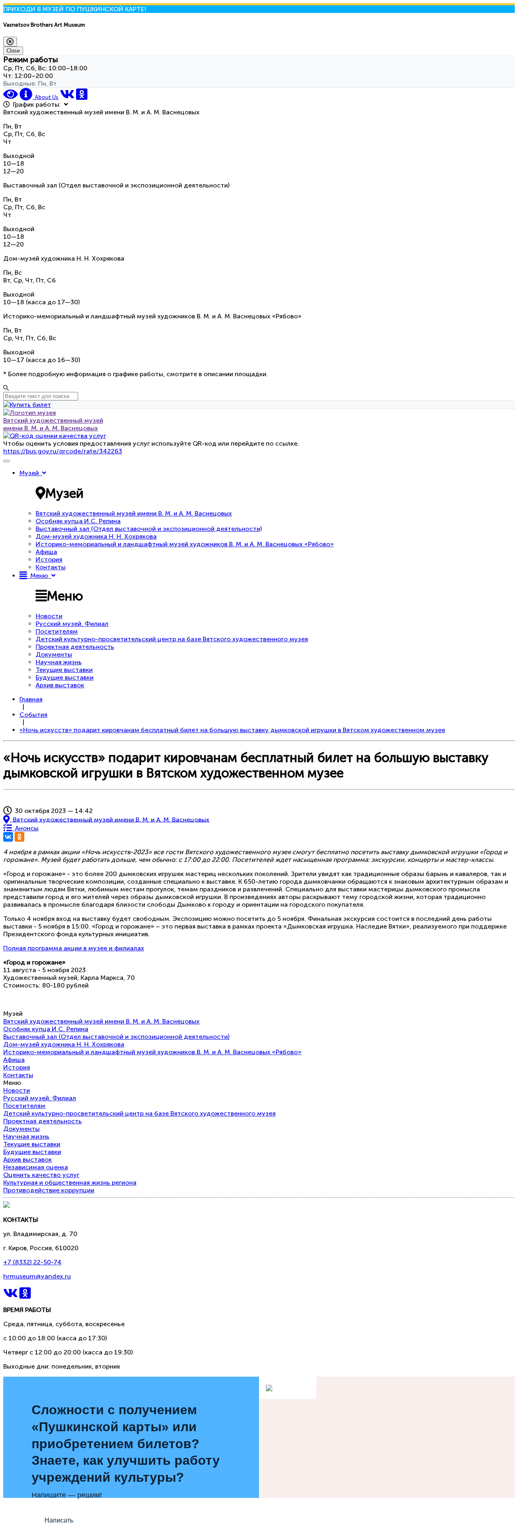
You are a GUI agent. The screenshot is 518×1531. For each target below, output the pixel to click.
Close (13, 51)
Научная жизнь (59, 662)
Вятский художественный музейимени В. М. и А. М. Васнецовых (53, 424)
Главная (30, 699)
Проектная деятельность (75, 647)
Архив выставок (60, 685)
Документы (54, 654)
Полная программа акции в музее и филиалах (73, 948)
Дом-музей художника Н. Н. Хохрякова (96, 536)
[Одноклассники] (19, 837)
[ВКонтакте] (8, 837)
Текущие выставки (64, 670)
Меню (39, 575)
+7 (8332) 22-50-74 (32, 1262)
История (49, 559)
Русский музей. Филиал (72, 624)
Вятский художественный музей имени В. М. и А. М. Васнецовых (134, 513)
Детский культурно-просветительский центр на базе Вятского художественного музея (172, 639)
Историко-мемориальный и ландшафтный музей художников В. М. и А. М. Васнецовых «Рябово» (185, 544)
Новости (49, 616)
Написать (59, 1520)
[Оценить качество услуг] (54, 436)
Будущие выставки (64, 677)
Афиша (46, 552)
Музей (30, 473)
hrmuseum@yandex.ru (37, 1276)
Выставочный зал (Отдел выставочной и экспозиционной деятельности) (149, 529)
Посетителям (57, 631)
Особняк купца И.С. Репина (78, 521)
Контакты (51, 567)
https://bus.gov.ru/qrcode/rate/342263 (62, 451)
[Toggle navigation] (6, 461)
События (33, 714)
